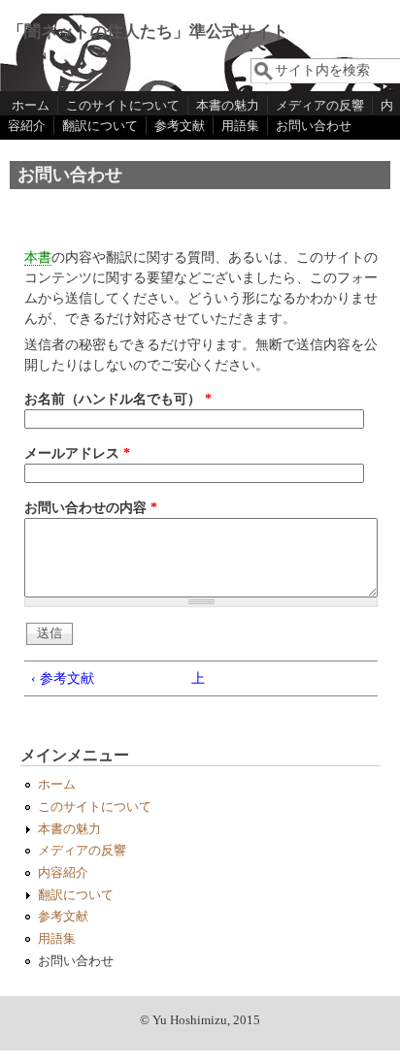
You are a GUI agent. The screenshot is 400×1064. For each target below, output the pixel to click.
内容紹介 (63, 873)
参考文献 (179, 125)
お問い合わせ (313, 125)
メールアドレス (77, 453)
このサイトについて (123, 105)
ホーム (31, 105)
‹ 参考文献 (62, 678)
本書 (37, 257)
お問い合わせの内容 (90, 507)
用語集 (240, 125)
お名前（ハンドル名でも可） (118, 399)
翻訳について (100, 125)
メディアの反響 (320, 105)
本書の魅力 (227, 105)
